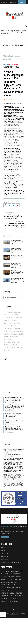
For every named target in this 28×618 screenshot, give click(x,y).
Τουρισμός (7, 348)
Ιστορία (6, 331)
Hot (12, 315)
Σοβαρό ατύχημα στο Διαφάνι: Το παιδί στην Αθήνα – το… (17, 242)
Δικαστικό (13, 326)
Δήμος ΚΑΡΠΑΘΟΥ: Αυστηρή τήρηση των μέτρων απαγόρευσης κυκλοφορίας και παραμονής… (17, 280)
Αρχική (5, 55)
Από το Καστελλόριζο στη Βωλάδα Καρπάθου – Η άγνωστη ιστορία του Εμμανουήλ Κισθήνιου (13, 415)
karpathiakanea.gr (6, 613)
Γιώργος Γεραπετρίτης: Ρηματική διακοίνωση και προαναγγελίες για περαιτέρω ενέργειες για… (17, 272)
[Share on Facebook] (5, 205)
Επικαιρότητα (13, 64)
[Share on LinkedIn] (13, 205)
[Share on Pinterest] (18, 205)
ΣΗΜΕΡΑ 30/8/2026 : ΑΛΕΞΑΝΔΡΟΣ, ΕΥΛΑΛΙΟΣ (14, 449)
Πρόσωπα (6, 345)
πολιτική (6, 350)
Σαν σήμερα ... (15, 345)
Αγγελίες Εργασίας (9, 317)
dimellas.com (14, 614)
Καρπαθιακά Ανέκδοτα (16, 331)
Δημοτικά (17, 323)
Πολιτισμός (7, 339)
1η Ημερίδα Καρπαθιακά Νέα (12, 312)
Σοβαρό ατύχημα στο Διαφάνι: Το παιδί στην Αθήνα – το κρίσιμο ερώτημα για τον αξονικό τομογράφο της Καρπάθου (14, 399)
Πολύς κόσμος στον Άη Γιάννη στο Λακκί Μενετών (17, 256)
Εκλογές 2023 (8, 328)
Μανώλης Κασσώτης (17, 334)
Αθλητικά (19, 317)
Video (16, 315)
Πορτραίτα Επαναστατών (11, 342)
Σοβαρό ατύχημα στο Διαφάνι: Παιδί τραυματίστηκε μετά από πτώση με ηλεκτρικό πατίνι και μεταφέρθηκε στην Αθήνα (14, 428)
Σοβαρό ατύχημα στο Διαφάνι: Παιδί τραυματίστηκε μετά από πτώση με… (17, 265)
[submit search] (26, 26)
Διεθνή (6, 326)
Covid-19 (11, 55)
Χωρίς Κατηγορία (17, 348)
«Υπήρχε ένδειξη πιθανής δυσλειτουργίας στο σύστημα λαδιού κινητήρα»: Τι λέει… (17, 250)
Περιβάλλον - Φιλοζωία (11, 337)
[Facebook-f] (14, 40)
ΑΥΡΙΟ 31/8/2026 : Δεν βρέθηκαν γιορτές (13, 454)
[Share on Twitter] (9, 205)
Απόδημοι (7, 320)
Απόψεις (14, 320)
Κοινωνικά (7, 334)
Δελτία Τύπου (8, 323)
